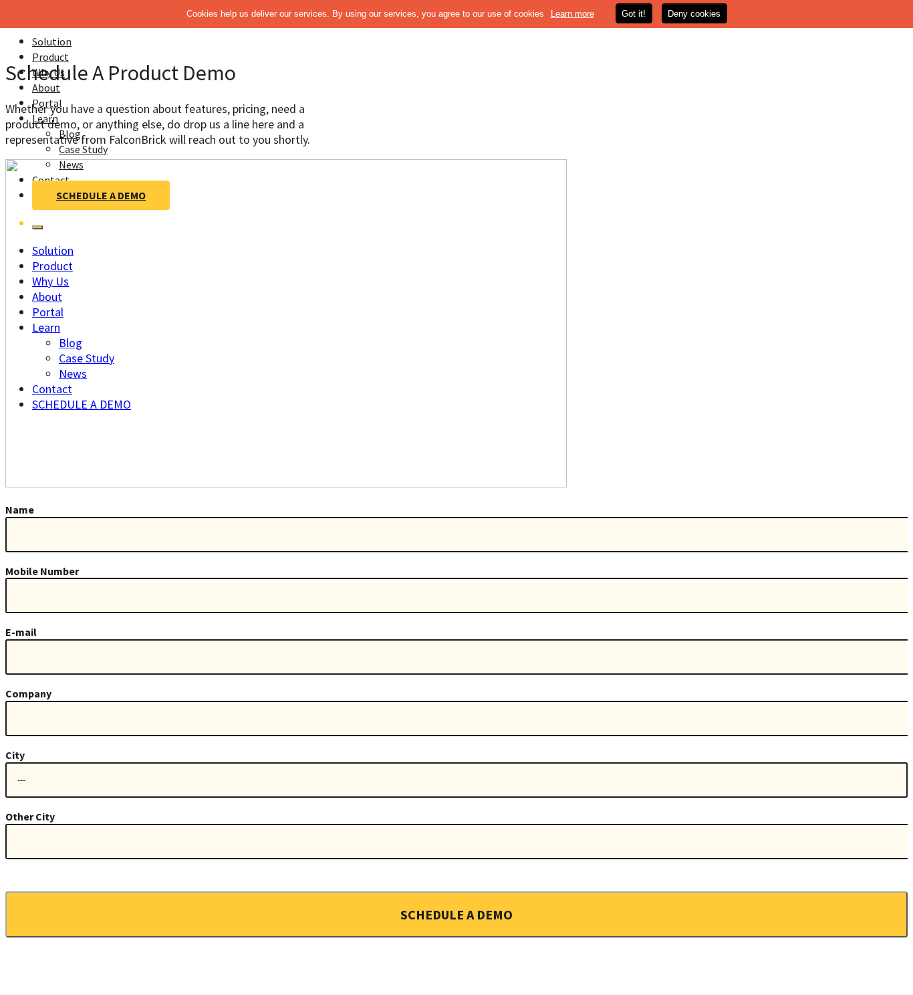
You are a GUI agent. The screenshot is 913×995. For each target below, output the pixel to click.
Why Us (50, 281)
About (46, 87)
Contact (51, 180)
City (15, 755)
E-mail (21, 632)
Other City (30, 816)
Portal (47, 103)
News (71, 164)
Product (52, 265)
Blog (70, 133)
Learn (45, 118)
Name (19, 509)
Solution (53, 250)
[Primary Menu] (37, 227)
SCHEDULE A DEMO (101, 195)
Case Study (83, 149)
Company (28, 693)
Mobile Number (42, 571)
